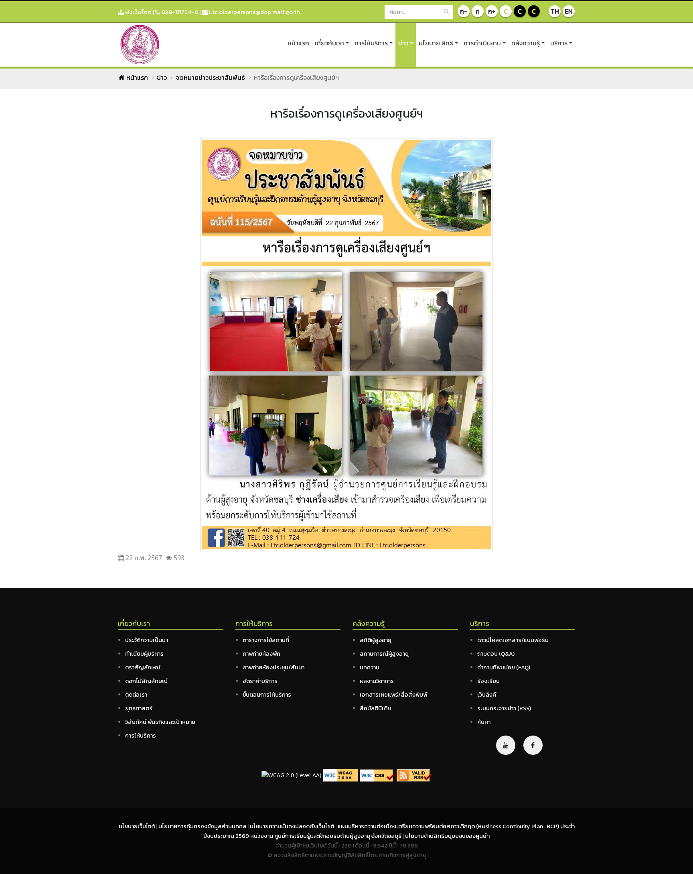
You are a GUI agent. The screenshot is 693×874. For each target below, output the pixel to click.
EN (569, 11)
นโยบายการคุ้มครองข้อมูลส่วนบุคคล (202, 826)
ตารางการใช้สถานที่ (266, 640)
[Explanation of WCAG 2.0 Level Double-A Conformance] (340, 774)
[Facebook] (533, 745)
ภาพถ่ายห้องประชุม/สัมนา (273, 667)
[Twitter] (505, 745)
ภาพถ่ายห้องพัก (261, 653)
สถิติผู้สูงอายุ (375, 640)
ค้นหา (483, 721)
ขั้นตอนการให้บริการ (267, 694)
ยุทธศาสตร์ (138, 708)
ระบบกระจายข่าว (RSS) (504, 708)
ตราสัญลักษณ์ (142, 667)
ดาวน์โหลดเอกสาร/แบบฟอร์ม (513, 640)
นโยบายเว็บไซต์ (137, 826)
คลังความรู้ (525, 43)
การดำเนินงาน (482, 43)
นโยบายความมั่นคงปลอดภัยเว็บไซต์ (292, 826)
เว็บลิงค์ (486, 694)
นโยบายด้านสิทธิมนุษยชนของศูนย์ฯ (447, 835)
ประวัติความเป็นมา (146, 640)
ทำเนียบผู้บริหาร (144, 653)
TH (555, 11)
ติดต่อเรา (136, 694)
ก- (463, 11)
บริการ (558, 43)
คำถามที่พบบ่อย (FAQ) (503, 667)
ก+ (491, 11)
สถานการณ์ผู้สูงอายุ (384, 653)
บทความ (369, 667)
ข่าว (403, 43)
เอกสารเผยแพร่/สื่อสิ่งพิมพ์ (393, 694)
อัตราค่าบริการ (260, 681)
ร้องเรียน (488, 681)
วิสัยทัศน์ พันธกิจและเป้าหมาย (160, 721)
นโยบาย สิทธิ (436, 43)
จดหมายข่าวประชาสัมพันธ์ (210, 77)
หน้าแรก (298, 43)
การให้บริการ (371, 43)
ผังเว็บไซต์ (138, 11)
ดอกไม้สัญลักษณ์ (146, 681)
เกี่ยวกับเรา (329, 43)
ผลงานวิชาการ (377, 681)
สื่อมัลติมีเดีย (375, 708)
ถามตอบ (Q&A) (496, 653)
